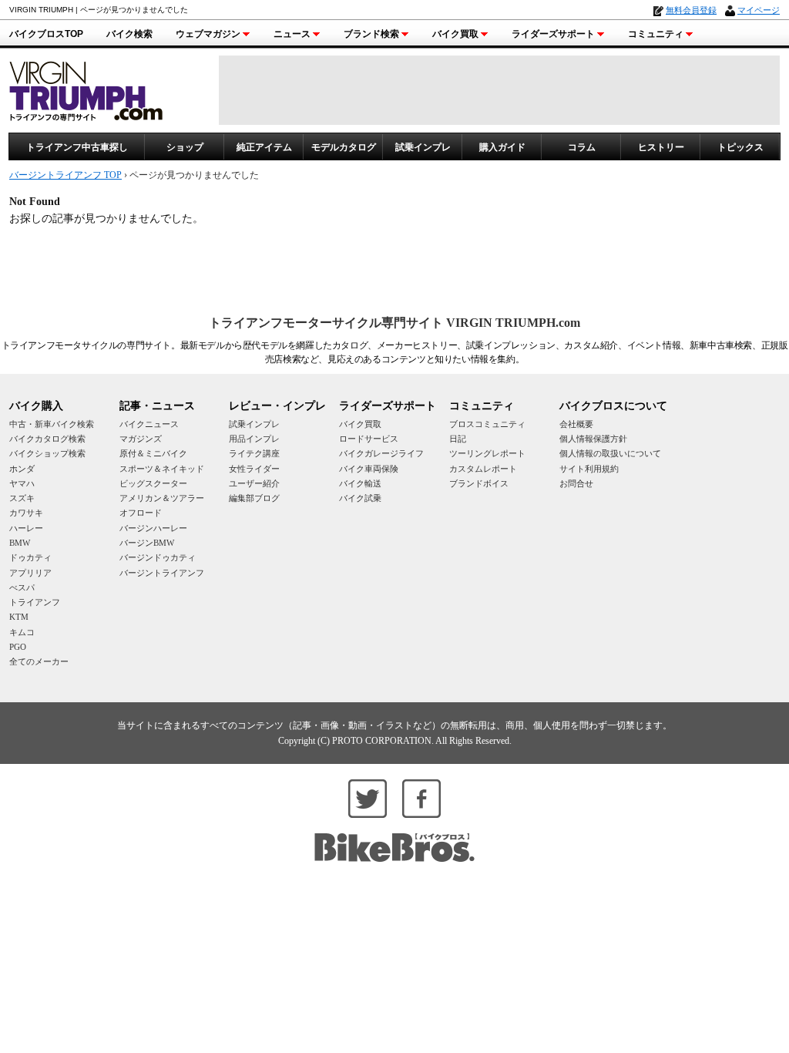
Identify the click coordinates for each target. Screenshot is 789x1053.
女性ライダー (254, 468)
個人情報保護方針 (593, 438)
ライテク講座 (254, 453)
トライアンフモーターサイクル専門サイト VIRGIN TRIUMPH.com (394, 322)
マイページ (758, 10)
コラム (582, 147)
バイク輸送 (360, 483)
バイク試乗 (360, 498)
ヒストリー (661, 147)
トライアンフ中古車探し (77, 147)
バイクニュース (149, 424)
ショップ (184, 147)
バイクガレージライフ (381, 453)
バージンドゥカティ (157, 557)
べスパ (22, 587)
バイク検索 (129, 34)
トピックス (740, 147)
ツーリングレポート (487, 453)
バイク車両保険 (368, 468)
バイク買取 (455, 34)
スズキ (22, 498)
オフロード (140, 512)
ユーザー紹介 (254, 483)
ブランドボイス (479, 483)
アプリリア (30, 572)
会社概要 (576, 424)
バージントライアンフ (161, 572)
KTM (19, 616)
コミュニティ (655, 34)
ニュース (292, 34)
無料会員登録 (691, 10)
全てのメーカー (39, 661)
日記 (457, 438)
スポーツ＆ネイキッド (161, 468)
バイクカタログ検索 (47, 438)
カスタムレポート (483, 468)
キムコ (22, 632)
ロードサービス (368, 438)
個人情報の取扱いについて (610, 453)
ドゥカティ (30, 557)
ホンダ (22, 468)
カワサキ (26, 512)
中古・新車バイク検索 (51, 424)
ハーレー (26, 528)
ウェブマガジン (208, 34)
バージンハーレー (153, 528)
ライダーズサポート (553, 34)
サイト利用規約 (589, 468)
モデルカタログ (343, 147)
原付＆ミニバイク (153, 453)
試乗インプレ (423, 147)
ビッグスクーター (153, 483)
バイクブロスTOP (46, 34)
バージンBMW (146, 542)
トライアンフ (34, 602)
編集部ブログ (254, 498)
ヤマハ (22, 483)
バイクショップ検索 (47, 453)
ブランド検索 (371, 34)
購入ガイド (502, 147)
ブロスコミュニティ (487, 424)
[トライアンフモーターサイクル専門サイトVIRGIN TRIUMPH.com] (86, 89)
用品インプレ (254, 438)
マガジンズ (140, 438)
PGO (17, 646)
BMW (19, 542)
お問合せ (576, 483)
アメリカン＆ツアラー (161, 498)
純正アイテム (264, 147)
